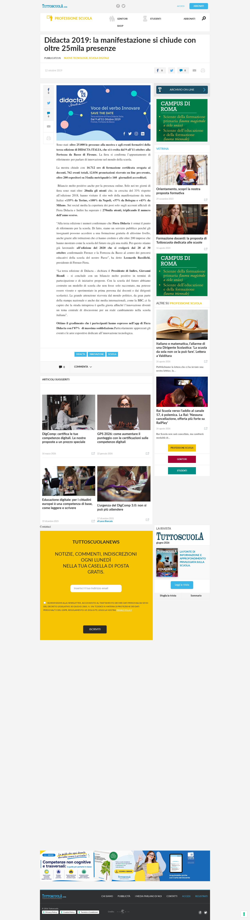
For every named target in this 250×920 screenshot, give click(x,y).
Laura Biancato (105, 521)
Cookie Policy (69, 912)
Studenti (182, 471)
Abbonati (199, 6)
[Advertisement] (181, 500)
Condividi (93, 453)
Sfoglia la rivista (168, 596)
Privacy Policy (51, 912)
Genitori (182, 459)
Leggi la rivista (182, 585)
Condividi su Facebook (118, 6)
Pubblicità (124, 896)
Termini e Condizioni (89, 912)
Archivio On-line (182, 89)
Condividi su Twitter (123, 6)
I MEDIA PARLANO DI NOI (148, 896)
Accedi (180, 6)
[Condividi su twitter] (171, 70)
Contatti (171, 896)
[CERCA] (202, 20)
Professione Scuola (182, 448)
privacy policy (124, 610)
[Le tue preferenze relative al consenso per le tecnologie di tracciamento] (244, 914)
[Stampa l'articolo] (203, 70)
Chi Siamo (107, 896)
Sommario (196, 596)
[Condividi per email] (194, 70)
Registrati (201, 896)
